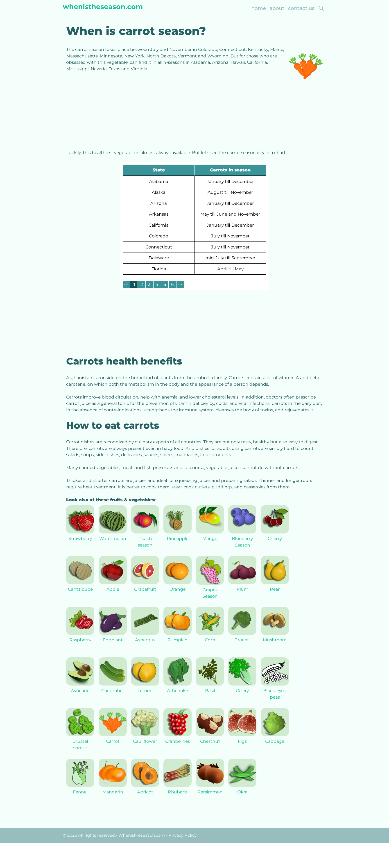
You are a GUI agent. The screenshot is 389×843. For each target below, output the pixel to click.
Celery (242, 690)
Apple (112, 589)
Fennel (80, 792)
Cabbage (274, 741)
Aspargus (145, 640)
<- (126, 284)
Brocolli (242, 640)
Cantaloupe (80, 589)
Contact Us (301, 8)
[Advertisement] (194, 116)
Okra (242, 792)
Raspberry (80, 640)
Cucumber (112, 690)
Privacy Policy (183, 835)
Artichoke (177, 690)
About (276, 8)
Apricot (145, 792)
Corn (210, 640)
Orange (177, 589)
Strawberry (80, 538)
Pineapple (177, 538)
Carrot (113, 741)
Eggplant (113, 640)
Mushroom (275, 640)
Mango (209, 538)
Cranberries (177, 741)
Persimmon (210, 792)
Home (258, 8)
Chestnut (210, 741)
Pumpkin (177, 640)
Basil (210, 690)
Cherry (275, 538)
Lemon (145, 690)
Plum (242, 589)
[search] (321, 8)
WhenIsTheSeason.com (103, 6)
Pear (275, 589)
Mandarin (112, 792)
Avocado (80, 690)
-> (180, 284)
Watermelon (112, 538)
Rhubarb (177, 792)
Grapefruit (145, 589)
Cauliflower (145, 741)
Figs (242, 741)
